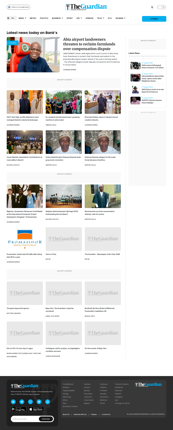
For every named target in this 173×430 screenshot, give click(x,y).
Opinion (89, 18)
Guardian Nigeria (69, 70)
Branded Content (70, 406)
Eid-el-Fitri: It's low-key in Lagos (20, 348)
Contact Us (106, 414)
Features (103, 384)
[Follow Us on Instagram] (30, 401)
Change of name (122, 403)
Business (56, 18)
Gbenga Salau (51, 125)
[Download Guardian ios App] (36, 409)
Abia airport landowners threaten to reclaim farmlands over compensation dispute (89, 44)
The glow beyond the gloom (18, 308)
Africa (65, 400)
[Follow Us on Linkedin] (39, 401)
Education (88, 394)
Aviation (66, 387)
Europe (87, 387)
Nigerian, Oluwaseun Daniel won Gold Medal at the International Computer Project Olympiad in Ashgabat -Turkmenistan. (24, 214)
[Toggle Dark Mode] (161, 7)
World (102, 403)
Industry (103, 394)
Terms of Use (51, 254)
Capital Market (69, 390)
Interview (118, 390)
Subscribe (46, 419)
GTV (110, 18)
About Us (66, 414)
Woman (120, 18)
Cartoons (88, 397)
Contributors (68, 384)
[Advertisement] (147, 148)
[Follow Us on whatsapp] (47, 401)
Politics (44, 18)
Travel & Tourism (122, 384)
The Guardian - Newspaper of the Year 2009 (102, 254)
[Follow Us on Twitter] (21, 401)
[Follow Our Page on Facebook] (13, 401)
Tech (99, 18)
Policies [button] (94, 414)
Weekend (119, 387)
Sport (70, 18)
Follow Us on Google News (20, 7)
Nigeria (87, 403)
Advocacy (67, 397)
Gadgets (119, 397)
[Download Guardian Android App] (18, 409)
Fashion (103, 387)
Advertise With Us (80, 414)
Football (103, 390)
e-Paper (154, 18)
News (21, 18)
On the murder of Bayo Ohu (96, 348)
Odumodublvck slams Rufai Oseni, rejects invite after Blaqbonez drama (153, 78)
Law (116, 400)
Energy (65, 394)
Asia (64, 403)
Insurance (104, 397)
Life (78, 18)
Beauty (87, 390)
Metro (33, 18)
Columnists (89, 400)
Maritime (103, 400)
